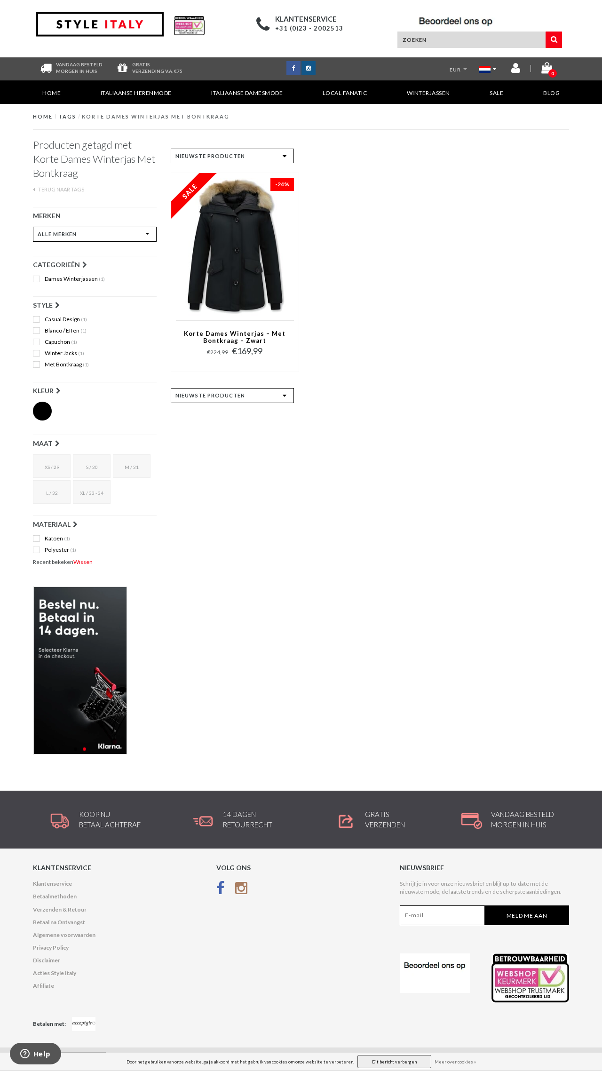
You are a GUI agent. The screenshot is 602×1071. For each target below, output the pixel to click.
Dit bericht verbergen (394, 1061)
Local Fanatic (345, 92)
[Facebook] (220, 890)
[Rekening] (516, 69)
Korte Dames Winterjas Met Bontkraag (156, 116)
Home (51, 92)
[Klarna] (95, 670)
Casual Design (66, 319)
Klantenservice (52, 883)
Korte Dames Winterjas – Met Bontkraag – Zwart (234, 337)
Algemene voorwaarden (64, 934)
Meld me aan (527, 915)
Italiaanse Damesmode (247, 92)
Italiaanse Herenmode (136, 92)
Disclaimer (46, 960)
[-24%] (235, 246)
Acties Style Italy (54, 972)
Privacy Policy (51, 947)
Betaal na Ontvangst (59, 922)
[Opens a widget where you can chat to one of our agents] (35, 1054)
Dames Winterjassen (75, 279)
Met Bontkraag (67, 364)
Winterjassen (428, 92)
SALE (496, 92)
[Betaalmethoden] (83, 1024)
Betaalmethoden (55, 896)
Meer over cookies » (455, 1061)
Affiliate (43, 985)
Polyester (60, 550)
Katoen (57, 538)
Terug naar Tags (60, 189)
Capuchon (61, 342)
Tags (67, 116)
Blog (551, 92)
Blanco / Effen (66, 330)
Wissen (83, 561)
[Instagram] (241, 890)
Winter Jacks (64, 353)
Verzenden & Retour (60, 909)
